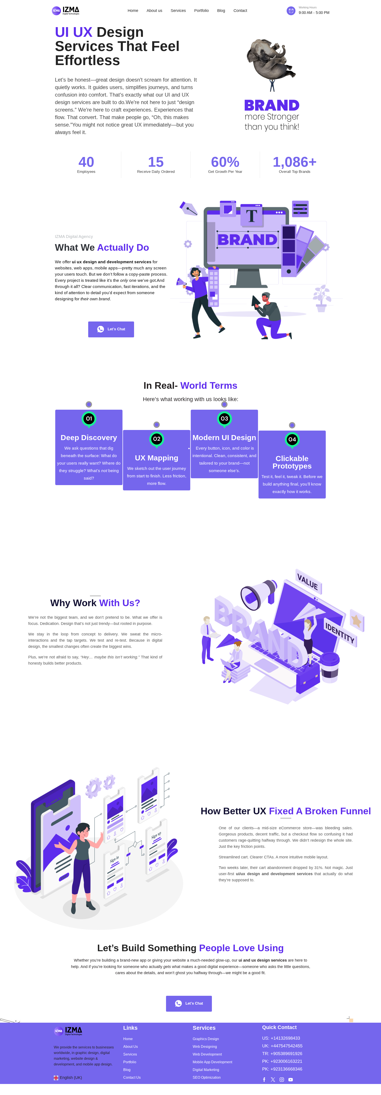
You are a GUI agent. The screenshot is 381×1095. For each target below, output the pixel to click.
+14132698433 (285, 1038)
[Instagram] (282, 1079)
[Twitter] (273, 1079)
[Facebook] (264, 1079)
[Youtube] (290, 1079)
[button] (111, 329)
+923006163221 (286, 1061)
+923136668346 (286, 1069)
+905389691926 (286, 1053)
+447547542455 (287, 1045)
